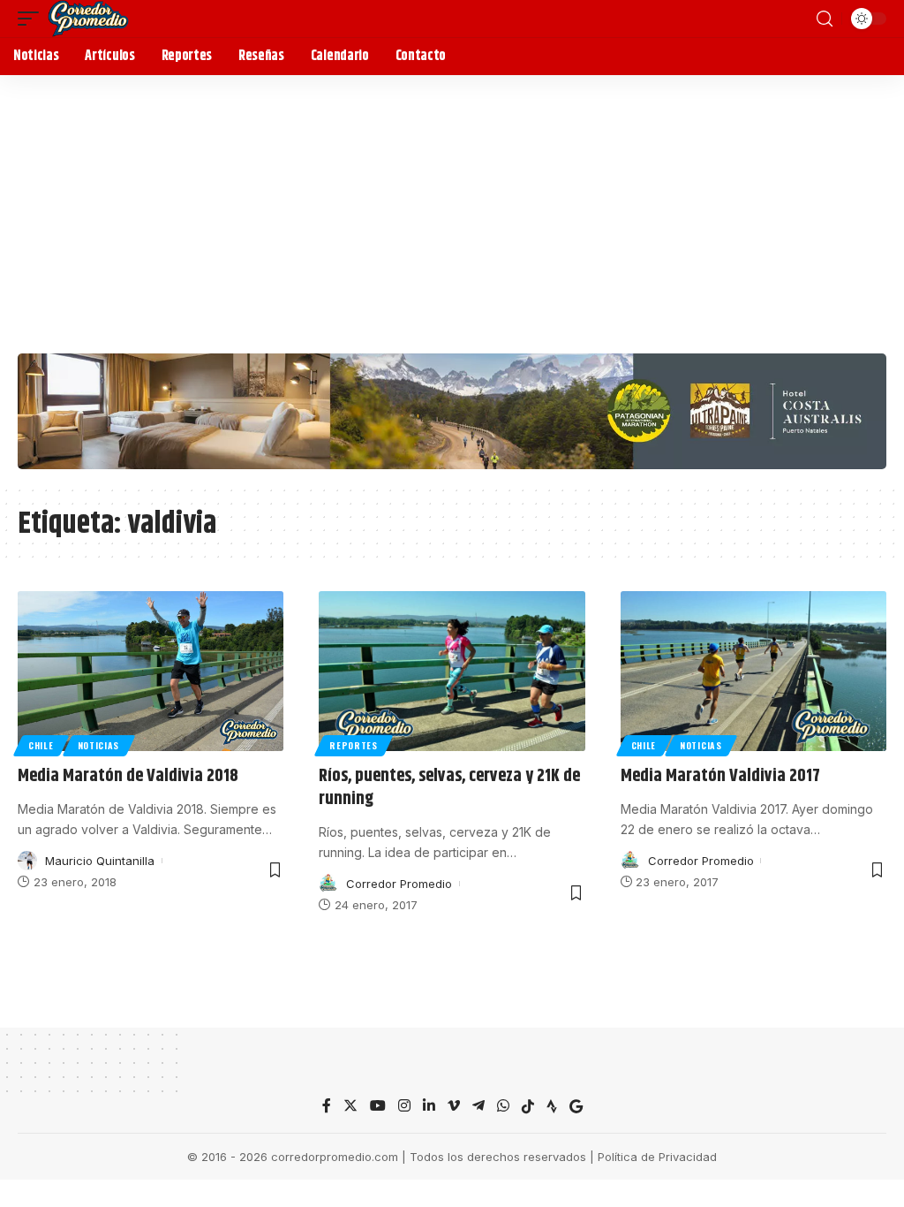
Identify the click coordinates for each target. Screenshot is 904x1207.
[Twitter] (350, 1107)
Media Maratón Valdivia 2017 (720, 776)
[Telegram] (478, 1107)
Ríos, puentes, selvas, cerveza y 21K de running (449, 788)
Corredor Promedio (399, 884)
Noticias (99, 745)
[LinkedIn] (429, 1107)
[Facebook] (326, 1107)
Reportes (353, 745)
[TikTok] (528, 1107)
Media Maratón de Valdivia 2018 (128, 776)
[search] (824, 19)
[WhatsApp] (503, 1107)
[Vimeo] (453, 1107)
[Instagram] (404, 1107)
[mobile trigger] (33, 18)
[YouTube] (378, 1107)
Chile (41, 745)
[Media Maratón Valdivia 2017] (753, 671)
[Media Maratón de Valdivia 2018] (150, 671)
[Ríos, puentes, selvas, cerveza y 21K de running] (451, 671)
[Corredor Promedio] (88, 18)
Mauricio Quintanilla (99, 861)
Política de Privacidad (657, 1157)
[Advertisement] (452, 207)
